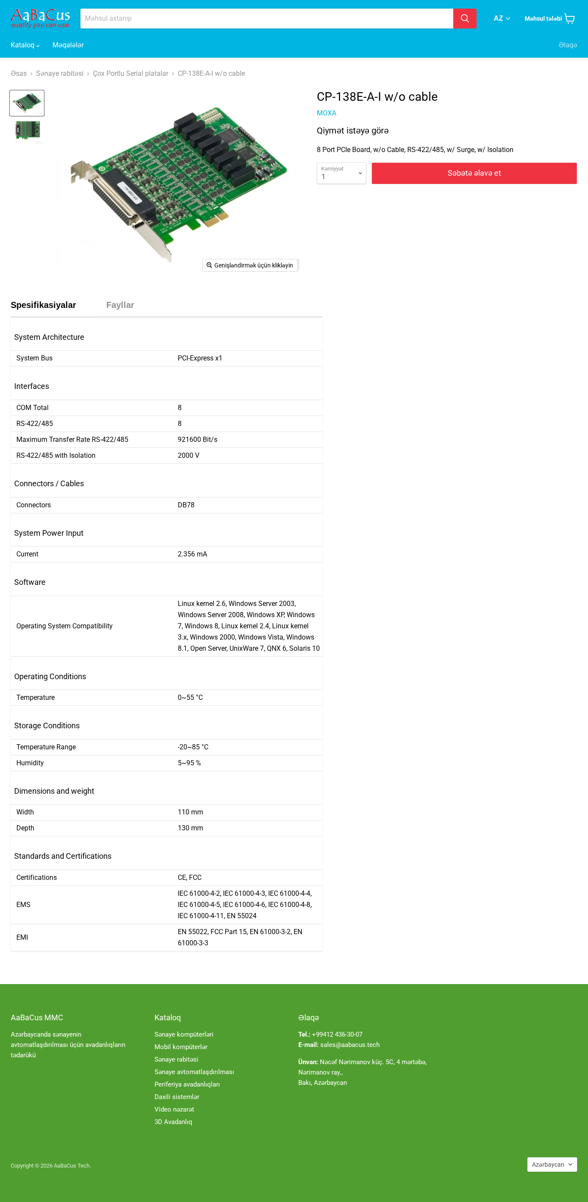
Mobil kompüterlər (181, 1047)
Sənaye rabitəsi (176, 1059)
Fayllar (120, 305)
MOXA (326, 113)
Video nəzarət (174, 1109)
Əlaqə (568, 45)
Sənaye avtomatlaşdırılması (194, 1072)
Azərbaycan (548, 1164)
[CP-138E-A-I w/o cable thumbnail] (27, 103)
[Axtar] (465, 18)
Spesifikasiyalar (43, 305)
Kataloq (23, 45)
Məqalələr (68, 45)
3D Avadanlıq (173, 1122)
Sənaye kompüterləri (184, 1034)
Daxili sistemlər (177, 1097)
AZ (498, 18)
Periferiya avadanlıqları (187, 1084)
